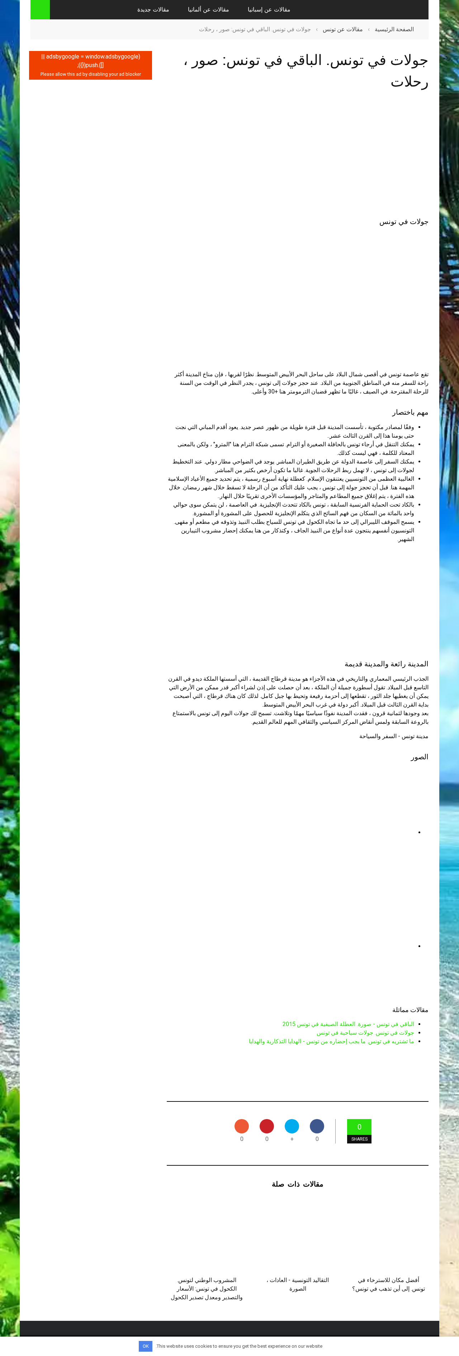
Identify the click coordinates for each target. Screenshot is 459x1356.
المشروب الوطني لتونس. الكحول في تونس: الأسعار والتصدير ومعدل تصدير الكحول (207, 1289)
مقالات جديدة (153, 9)
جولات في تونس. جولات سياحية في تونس (365, 1032)
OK (146, 1346)
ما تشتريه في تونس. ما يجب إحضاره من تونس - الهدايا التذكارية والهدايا (331, 1041)
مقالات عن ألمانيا (208, 9)
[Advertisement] (297, 155)
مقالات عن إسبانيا (269, 9)
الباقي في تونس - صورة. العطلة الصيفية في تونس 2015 (348, 1024)
